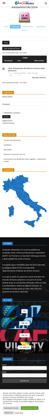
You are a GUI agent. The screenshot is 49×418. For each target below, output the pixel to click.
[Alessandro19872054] (24, 24)
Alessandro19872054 (24, 7)
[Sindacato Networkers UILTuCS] (24, 2)
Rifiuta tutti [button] (9, 413)
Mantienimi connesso (12, 113)
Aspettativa (8, 145)
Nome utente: (7, 97)
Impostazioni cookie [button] (11, 408)
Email (4, 372)
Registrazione (7, 120)
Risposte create (27, 26)
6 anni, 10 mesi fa (41, 75)
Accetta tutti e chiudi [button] (29, 408)
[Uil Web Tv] (24, 347)
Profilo (6, 26)
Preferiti (24, 30)
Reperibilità (8, 150)
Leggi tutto (19, 413)
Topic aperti (15, 26)
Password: (6, 104)
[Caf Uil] (24, 335)
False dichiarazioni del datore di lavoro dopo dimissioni (26, 69)
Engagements (40, 26)
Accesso (6, 117)
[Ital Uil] (24, 323)
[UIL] (24, 311)
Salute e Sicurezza (33, 73)
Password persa (8, 123)
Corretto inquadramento (12, 140)
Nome (4, 365)
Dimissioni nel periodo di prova (14, 154)
